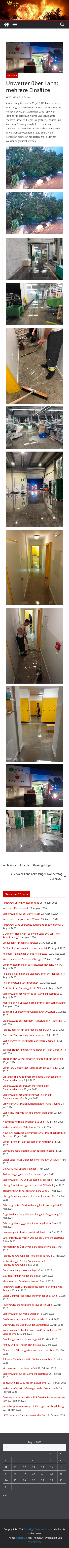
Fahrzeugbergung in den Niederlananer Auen (27, 1029)
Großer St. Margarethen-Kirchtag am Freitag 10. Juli (30, 1067)
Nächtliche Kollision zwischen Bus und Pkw (26, 1121)
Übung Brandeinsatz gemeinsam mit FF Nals (27, 1185)
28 (42, 1480)
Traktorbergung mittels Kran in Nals (22, 1174)
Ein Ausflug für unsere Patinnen (20, 1168)
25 (15, 1480)
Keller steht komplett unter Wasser (21, 919)
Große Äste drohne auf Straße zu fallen (24, 1319)
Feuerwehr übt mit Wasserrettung (21, 902)
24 (6, 1480)
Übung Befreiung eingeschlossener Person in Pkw (29, 1196)
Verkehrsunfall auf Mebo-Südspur (21, 1313)
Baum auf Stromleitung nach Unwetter (24, 1035)
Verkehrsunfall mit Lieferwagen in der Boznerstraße (30, 1388)
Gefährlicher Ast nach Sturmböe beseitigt (25, 948)
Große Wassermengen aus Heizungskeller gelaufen (30, 964)
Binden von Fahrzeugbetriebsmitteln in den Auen (29, 1350)
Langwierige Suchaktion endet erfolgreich (25, 1232)
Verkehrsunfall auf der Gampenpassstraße (25, 1373)
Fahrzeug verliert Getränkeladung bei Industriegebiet (31, 1205)
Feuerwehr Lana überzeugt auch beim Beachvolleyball (32, 924)
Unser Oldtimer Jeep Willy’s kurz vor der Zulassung (30, 1295)
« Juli (5, 1495)
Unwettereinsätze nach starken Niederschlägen (28, 1150)
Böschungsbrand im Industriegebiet (22, 1339)
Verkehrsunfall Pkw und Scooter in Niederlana (27, 1179)
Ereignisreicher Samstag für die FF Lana (24, 988)
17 (6, 1473)
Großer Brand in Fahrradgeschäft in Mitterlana (28, 1141)
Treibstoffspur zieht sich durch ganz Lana (25, 1190)
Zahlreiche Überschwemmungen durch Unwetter (29, 1011)
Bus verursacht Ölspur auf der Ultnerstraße (26, 1324)
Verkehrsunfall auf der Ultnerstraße (22, 913)
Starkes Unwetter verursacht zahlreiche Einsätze (29, 1040)
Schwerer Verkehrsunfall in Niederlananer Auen (28, 1359)
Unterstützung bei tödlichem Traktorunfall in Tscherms (32, 1020)
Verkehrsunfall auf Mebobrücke (19, 1127)
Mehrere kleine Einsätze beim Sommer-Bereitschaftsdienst (34, 1002)
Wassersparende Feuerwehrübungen (22, 959)
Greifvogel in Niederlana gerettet (20, 942)
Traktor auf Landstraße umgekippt (29, 865)
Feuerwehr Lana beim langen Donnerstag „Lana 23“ (36, 876)
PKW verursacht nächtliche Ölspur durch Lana (27, 1304)
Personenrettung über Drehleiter (20, 982)
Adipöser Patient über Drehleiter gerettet (25, 953)
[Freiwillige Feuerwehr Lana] (7, 25)
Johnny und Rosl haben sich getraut (22, 1344)
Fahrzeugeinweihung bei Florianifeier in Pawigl (27, 1255)
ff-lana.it (28, 97)
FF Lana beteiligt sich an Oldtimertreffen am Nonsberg (32, 973)
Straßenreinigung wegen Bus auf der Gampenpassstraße (33, 1237)
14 (42, 1466)
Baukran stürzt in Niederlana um (20, 1275)
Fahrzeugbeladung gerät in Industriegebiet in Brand (30, 1223)
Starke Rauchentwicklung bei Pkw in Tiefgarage (28, 1112)
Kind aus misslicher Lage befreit (20, 1368)
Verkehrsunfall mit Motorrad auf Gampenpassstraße (31, 993)
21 (42, 1473)
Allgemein (12, 75)
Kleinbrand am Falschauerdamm (20, 1281)
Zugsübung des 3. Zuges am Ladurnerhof (25, 1382)
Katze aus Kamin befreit (16, 908)
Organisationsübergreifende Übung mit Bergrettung (30, 1214)
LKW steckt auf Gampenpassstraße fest (24, 1415)
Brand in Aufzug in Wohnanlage (20, 1270)
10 (6, 1466)
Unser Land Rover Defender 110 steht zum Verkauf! (31, 1159)
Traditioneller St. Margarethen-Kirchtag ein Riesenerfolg (33, 1058)
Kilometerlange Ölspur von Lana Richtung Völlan (29, 1246)
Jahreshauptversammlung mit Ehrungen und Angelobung (33, 1406)
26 (24, 1480)
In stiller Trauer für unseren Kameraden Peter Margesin (32, 1049)
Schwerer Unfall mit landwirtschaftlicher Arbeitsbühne (31, 1103)
